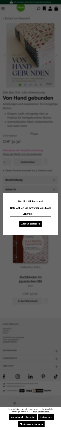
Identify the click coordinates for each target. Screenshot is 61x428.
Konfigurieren (46, 417)
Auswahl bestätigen (30, 224)
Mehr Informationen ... (41, 412)
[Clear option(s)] (44, 214)
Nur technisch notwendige (22, 417)
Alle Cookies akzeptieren (31, 424)
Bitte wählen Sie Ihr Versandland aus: (30, 208)
